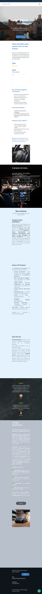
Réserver (21, 503)
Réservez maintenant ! (21, 36)
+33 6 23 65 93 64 (15, 583)
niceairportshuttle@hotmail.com (18, 578)
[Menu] (39, 4)
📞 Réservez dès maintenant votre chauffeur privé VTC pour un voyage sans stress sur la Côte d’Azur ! (20, 140)
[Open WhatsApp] (39, 591)
